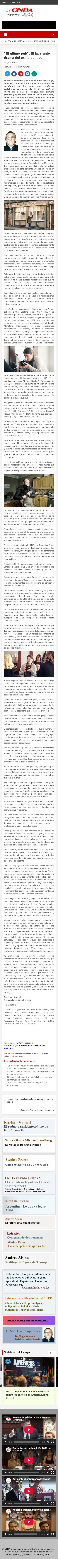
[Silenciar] (48, 1442)
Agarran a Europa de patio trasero (36, 1110)
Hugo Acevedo (11, 62)
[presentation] (50, 1353)
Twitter (18, 1043)
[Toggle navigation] (5, 34)
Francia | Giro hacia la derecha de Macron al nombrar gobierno (30, 1100)
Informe (9, 1398)
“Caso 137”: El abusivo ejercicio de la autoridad (27, 1068)
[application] (29, 1429)
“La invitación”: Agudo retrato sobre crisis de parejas (30, 1066)
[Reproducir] (5, 1442)
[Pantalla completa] (52, 1442)
